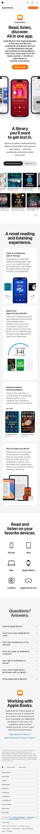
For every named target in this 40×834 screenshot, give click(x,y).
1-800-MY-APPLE (14, 819)
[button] (27, 2)
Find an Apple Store (19, 817)
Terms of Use (16, 828)
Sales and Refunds (27, 828)
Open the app (33, 8)
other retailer (30, 817)
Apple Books (7, 7)
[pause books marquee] (36, 215)
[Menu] (37, 2)
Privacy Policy (6, 828)
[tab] (13, 163)
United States (6, 822)
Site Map (9, 831)
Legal (3, 831)
